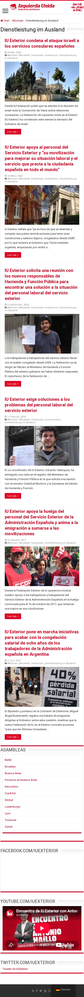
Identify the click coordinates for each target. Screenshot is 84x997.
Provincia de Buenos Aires (21, 780)
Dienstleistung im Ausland (20, 422)
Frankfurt (10, 793)
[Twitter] (41, 990)
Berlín (8, 759)
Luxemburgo (12, 806)
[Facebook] (37, 990)
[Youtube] (45, 990)
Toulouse (10, 820)
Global (9, 800)
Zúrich (8, 826)
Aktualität (24, 55)
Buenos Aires (13, 773)
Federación (51, 55)
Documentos (52, 419)
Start (6, 20)
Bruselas (10, 766)
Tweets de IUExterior (15, 968)
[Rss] (33, 990)
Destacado (37, 55)
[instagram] (49, 990)
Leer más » (13, 131)
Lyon (8, 813)
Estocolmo (11, 786)
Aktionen (17, 20)
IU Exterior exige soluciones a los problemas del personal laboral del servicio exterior (39, 405)
